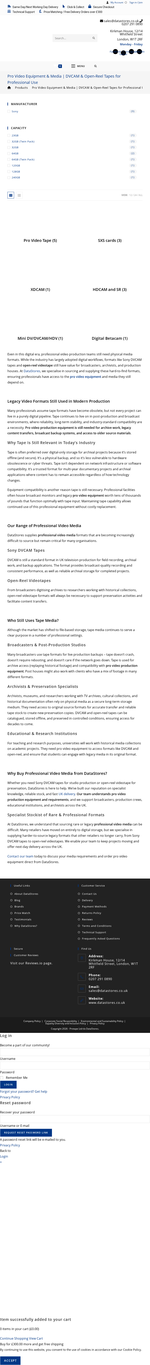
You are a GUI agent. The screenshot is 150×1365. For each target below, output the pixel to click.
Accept (10, 1360)
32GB (15, 147)
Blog (17, 900)
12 (130, 195)
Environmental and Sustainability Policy (102, 1021)
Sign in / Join (136, 2)
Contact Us (89, 894)
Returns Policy (91, 913)
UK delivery (67, 794)
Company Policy (32, 1021)
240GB (16, 177)
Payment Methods (94, 906)
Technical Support (94, 932)
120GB (16, 165)
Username (7, 1059)
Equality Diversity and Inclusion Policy (66, 1023)
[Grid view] (10, 195)
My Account (117, 2)
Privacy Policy (97, 1023)
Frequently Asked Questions (101, 938)
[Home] (9, 87)
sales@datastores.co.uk (108, 991)
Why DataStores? (25, 926)
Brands (19, 906)
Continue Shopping (14, 1338)
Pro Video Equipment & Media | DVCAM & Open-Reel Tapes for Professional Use (89, 87)
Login (8, 1084)
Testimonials (22, 919)
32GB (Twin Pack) (23, 141)
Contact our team (20, 856)
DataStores (32, 371)
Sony (15, 111)
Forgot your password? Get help (23, 1091)
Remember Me (16, 1077)
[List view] (19, 195)
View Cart (36, 1338)
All (141, 195)
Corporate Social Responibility (61, 1021)
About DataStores (26, 894)
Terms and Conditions (97, 926)
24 (135, 195)
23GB (15, 135)
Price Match (22, 913)
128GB (16, 171)
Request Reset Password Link (26, 1132)
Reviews (87, 919)
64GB (15, 153)
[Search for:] (95, 66)
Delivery (87, 900)
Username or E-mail (14, 1126)
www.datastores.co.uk (107, 1002)
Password (7, 1072)
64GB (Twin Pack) (23, 159)
